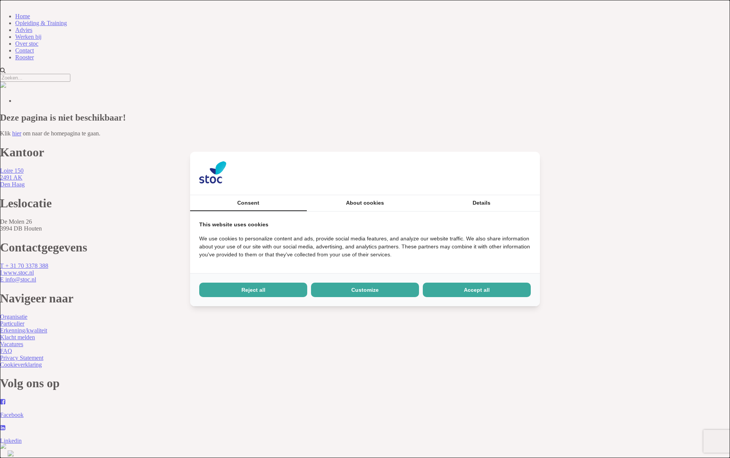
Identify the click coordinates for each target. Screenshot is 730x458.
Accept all (477, 290)
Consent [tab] (248, 203)
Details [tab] (481, 203)
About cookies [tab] (365, 203)
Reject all (253, 290)
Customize (365, 290)
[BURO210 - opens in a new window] (502, 173)
